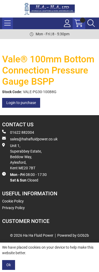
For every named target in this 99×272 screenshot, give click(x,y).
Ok (8, 265)
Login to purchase (21, 103)
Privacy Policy (13, 208)
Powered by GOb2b (73, 235)
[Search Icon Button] (91, 23)
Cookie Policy (13, 201)
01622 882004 (22, 132)
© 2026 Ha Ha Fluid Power (31, 235)
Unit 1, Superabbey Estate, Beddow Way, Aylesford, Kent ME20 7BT (26, 157)
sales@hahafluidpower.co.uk (34, 139)
